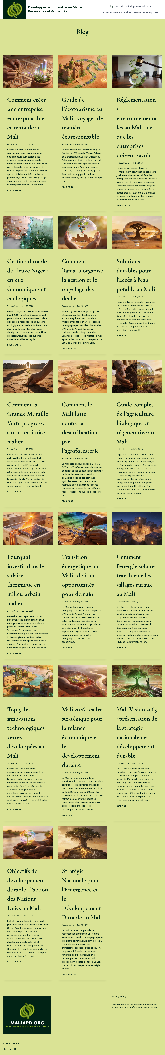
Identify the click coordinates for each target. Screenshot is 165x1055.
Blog (111, 6)
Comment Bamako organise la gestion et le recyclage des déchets (82, 280)
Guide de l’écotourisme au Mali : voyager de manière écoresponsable (82, 118)
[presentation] (28, 71)
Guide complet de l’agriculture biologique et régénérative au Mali (135, 423)
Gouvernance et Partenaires (116, 12)
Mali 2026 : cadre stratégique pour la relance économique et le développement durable (82, 737)
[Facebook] (5, 1049)
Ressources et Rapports (146, 12)
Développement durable (138, 6)
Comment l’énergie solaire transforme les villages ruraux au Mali (136, 575)
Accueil (119, 6)
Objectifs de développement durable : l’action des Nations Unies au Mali (27, 889)
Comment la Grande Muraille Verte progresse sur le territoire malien (27, 423)
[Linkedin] (15, 1049)
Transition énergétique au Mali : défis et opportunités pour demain (80, 575)
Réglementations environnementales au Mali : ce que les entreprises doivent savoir (136, 127)
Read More (14, 190)
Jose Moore (15, 144)
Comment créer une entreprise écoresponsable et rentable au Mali (26, 118)
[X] (10, 1049)
